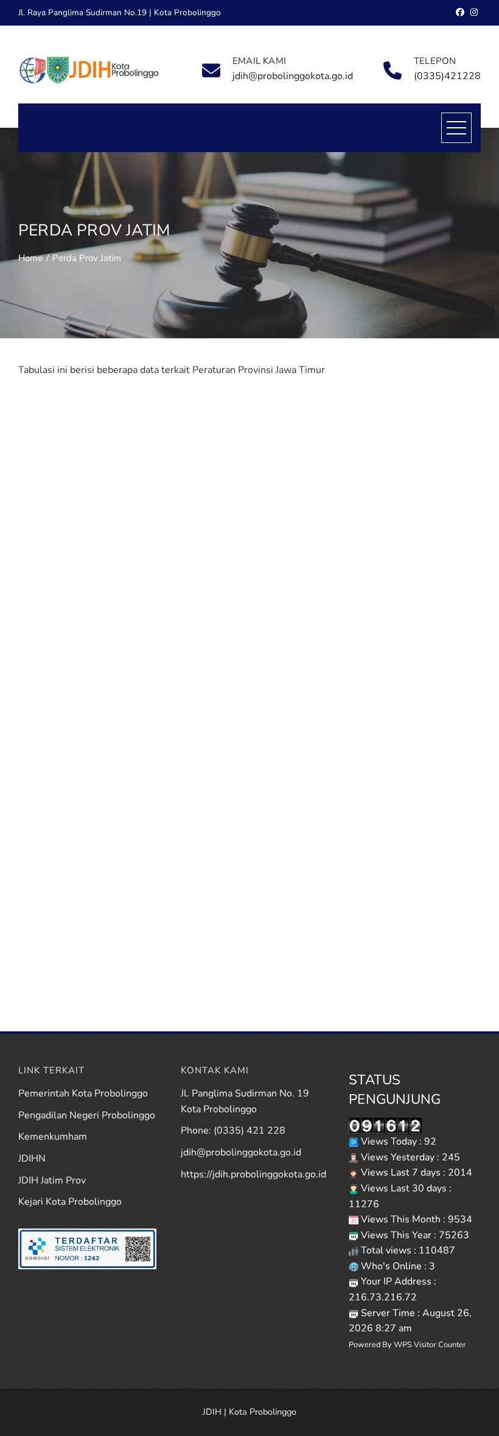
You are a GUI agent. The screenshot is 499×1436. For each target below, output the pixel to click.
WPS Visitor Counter (430, 1344)
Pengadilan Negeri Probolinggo (86, 1115)
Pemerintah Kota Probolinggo (83, 1093)
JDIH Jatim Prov (52, 1180)
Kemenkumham (52, 1136)
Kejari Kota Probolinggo (70, 1201)
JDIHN (32, 1158)
